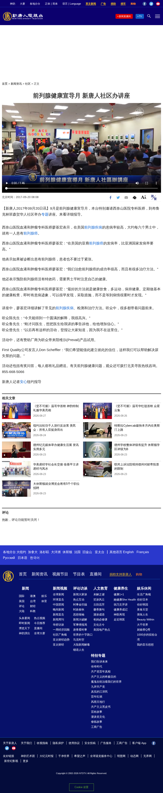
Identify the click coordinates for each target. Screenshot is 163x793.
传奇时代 (96, 666)
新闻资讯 (16, 83)
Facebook (145, 4)
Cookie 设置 (81, 787)
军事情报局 (80, 624)
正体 (47, 3)
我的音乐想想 (145, 644)
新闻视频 (60, 588)
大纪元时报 (46, 756)
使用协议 (74, 743)
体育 (44, 601)
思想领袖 (78, 614)
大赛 (22, 3)
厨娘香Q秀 (143, 629)
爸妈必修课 (100, 619)
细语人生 (78, 649)
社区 (28, 83)
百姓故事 (96, 711)
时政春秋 (78, 609)
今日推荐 (39, 623)
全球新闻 (58, 594)
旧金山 (87, 552)
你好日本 (142, 599)
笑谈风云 (99, 599)
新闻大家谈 (80, 594)
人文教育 (100, 588)
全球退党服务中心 (101, 756)
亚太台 (99, 552)
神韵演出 (24, 633)
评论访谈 (80, 588)
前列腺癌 (30, 233)
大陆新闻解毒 (81, 644)
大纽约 (21, 552)
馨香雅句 (99, 609)
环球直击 (58, 599)
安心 (23, 382)
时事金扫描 (80, 604)
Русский (9, 557)
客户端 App (139, 743)
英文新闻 (91, 3)
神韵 (12, 3)
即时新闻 (24, 623)
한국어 (35, 557)
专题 (45, 214)
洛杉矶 (44, 552)
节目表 (79, 574)
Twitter (151, 4)
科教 (33, 611)
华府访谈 (58, 624)
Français (143, 552)
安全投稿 (90, 743)
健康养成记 (121, 609)
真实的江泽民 (99, 691)
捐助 (113, 3)
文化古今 (99, 624)
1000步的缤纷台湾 (147, 637)
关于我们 (26, 743)
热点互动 (78, 599)
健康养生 (121, 588)
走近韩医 (119, 619)
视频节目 (60, 574)
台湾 (33, 601)
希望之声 (79, 756)
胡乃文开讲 (121, 604)
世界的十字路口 (83, 634)
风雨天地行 (98, 701)
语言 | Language (71, 3)
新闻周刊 (58, 619)
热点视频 (39, 618)
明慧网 (121, 756)
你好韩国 (142, 604)
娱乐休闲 (144, 588)
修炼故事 (96, 721)
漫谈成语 (99, 614)
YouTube (158, 4)
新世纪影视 (11, 761)
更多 (25, 761)
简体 (55, 3)
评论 (21, 606)
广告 (103, 3)
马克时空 (78, 639)
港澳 (33, 596)
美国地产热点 (101, 629)
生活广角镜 (144, 594)
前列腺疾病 (93, 227)
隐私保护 (58, 743)
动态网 (134, 756)
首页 (5, 83)
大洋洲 (56, 552)
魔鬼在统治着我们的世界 (106, 681)
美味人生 (142, 614)
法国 (77, 552)
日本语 (22, 557)
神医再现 (119, 614)
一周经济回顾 (61, 629)
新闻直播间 (125, 16)
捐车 (123, 3)
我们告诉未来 (99, 661)
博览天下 (24, 628)
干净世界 (63, 756)
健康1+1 (119, 594)
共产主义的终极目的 (103, 676)
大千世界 (142, 624)
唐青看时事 (80, 629)
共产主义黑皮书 (101, 706)
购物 (133, 3)
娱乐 (44, 596)
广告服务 (106, 743)
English (128, 552)
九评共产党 (98, 686)
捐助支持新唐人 (121, 574)
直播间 (96, 574)
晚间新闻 (58, 609)
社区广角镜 (60, 634)
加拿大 (33, 552)
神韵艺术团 (28, 756)
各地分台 (35, 3)
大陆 (21, 611)
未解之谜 (99, 594)
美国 (21, 601)
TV (140, 16)
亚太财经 (58, 644)
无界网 (147, 756)
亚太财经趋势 (61, 639)
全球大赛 (39, 633)
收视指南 (42, 743)
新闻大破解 (80, 619)
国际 (21, 596)
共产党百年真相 (101, 671)
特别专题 (98, 656)
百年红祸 (96, 696)
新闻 (25, 588)
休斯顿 (67, 552)
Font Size (144, 197)
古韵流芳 (99, 604)
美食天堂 (142, 609)
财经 (33, 606)
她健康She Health (125, 599)
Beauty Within (145, 619)
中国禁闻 (58, 604)
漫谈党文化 (98, 716)
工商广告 (96, 726)
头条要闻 (24, 618)
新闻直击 (58, 614)
